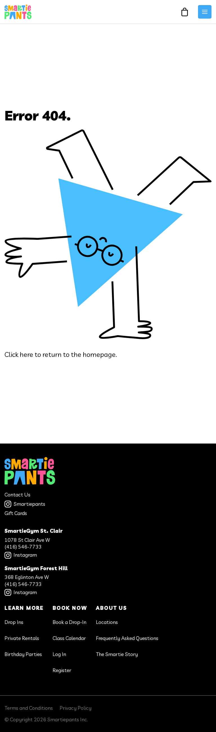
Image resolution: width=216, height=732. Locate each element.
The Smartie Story (117, 654)
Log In (59, 654)
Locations (107, 622)
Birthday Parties (23, 654)
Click (11, 354)
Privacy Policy (75, 708)
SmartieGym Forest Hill (36, 568)
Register (62, 670)
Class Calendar (69, 638)
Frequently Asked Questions (127, 638)
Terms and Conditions (28, 708)
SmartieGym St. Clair (33, 531)
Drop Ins (13, 622)
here (26, 354)
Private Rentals (21, 638)
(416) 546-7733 (23, 546)
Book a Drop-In (69, 622)
